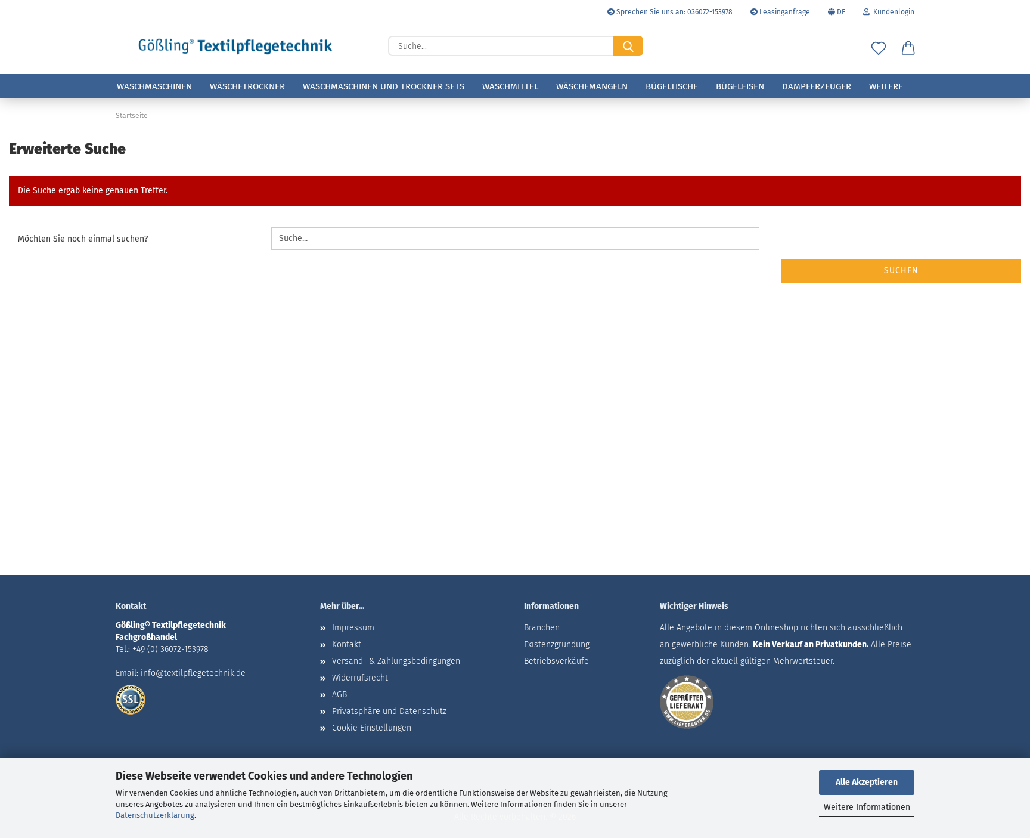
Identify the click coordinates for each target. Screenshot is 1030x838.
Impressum (353, 628)
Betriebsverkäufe (556, 661)
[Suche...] (628, 46)
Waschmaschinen (154, 86)
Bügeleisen (740, 86)
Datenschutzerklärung (155, 815)
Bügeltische (672, 86)
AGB (339, 694)
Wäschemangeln (592, 86)
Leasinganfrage (784, 12)
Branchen (542, 628)
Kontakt (346, 644)
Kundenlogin (892, 12)
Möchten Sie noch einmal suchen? (83, 239)
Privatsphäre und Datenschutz (389, 711)
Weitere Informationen (867, 807)
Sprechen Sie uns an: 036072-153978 (674, 12)
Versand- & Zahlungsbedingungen (396, 661)
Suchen (901, 270)
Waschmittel (510, 86)
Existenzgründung (557, 644)
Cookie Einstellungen (371, 728)
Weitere (886, 86)
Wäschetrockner (247, 86)
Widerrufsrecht (360, 678)
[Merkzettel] (879, 49)
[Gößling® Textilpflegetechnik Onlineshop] (235, 46)
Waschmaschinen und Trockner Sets (383, 86)
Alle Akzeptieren (867, 782)
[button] (908, 49)
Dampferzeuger (816, 86)
